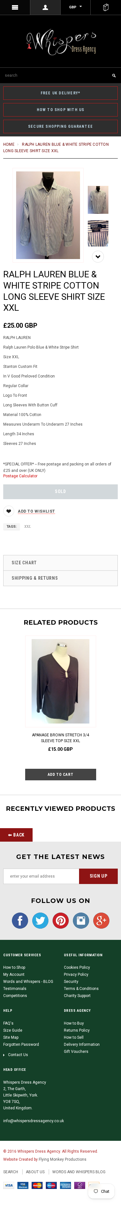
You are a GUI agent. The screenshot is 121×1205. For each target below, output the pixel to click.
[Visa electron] (22, 1185)
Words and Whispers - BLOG (28, 981)
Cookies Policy (77, 967)
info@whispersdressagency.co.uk (33, 1121)
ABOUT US (35, 1172)
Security (71, 981)
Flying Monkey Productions (62, 1159)
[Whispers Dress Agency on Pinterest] (59, 920)
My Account (14, 974)
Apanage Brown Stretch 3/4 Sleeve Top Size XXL (60, 738)
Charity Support (77, 995)
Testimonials (14, 988)
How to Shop (14, 967)
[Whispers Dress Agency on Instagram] (79, 920)
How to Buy (74, 1023)
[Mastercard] (37, 1185)
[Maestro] (51, 1185)
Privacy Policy (76, 974)
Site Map (10, 1037)
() (106, 7)
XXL (27, 526)
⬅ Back (16, 834)
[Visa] (8, 1185)
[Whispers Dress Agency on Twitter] (38, 920)
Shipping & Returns (35, 578)
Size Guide (12, 1030)
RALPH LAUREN (17, 337)
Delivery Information (82, 1044)
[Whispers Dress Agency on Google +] (99, 920)
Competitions (15, 995)
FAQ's (8, 1023)
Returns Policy (77, 1030)
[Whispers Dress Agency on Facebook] (20, 920)
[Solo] (79, 1185)
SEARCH (10, 1172)
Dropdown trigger (45, 7)
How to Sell (74, 1037)
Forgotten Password (21, 1044)
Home (9, 144)
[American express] (65, 1185)
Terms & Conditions (81, 988)
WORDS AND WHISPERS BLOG (79, 1172)
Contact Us (18, 1055)
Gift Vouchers (76, 1051)
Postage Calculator (20, 476)
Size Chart (24, 562)
